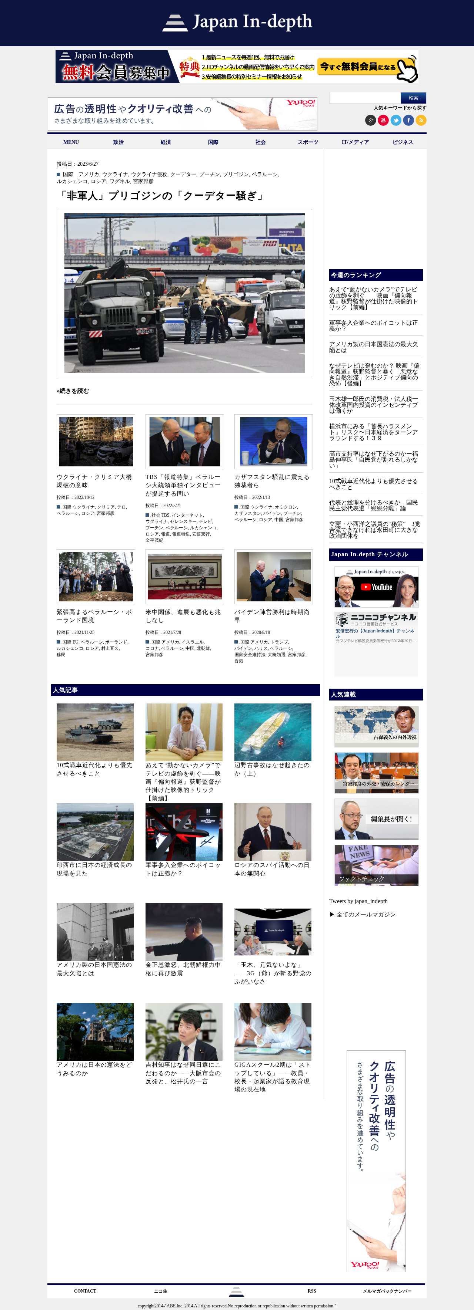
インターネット (187, 515)
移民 (61, 654)
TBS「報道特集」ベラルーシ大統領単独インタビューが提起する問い (183, 485)
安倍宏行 (201, 534)
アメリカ (89, 174)
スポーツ (308, 142)
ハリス (261, 648)
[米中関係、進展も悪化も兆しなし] (184, 576)
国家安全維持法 (250, 654)
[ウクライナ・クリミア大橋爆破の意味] (95, 441)
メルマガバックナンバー (387, 1291)
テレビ (205, 521)
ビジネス (403, 142)
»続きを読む (73, 391)
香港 (238, 661)
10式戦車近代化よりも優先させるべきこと (373, 484)
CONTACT (85, 1291)
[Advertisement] (375, 214)
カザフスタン (247, 513)
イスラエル (192, 642)
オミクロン (286, 507)
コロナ (152, 648)
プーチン (209, 174)
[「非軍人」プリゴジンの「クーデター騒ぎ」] (184, 293)
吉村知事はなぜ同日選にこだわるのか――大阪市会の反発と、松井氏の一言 (183, 1072)
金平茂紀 (154, 540)
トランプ (279, 642)
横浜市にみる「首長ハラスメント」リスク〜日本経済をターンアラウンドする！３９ (373, 432)
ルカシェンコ (72, 181)
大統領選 (277, 654)
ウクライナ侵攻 (149, 174)
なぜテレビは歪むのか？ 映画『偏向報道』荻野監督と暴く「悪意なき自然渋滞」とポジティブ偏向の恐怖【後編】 (374, 374)
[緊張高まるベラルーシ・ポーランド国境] (95, 576)
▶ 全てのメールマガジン (362, 914)
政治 (118, 142)
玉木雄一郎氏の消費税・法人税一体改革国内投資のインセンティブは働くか (373, 405)
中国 (278, 519)
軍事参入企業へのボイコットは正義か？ (373, 326)
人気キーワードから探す (400, 108)
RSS (312, 1291)
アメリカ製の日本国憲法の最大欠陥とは (373, 347)
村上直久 (110, 648)
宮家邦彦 (143, 181)
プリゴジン (236, 174)
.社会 (155, 515)
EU (76, 642)
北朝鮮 (203, 648)
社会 (261, 142)
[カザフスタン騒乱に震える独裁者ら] (273, 441)
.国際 (67, 174)
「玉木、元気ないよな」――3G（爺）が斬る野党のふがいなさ (273, 973)
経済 (166, 142)
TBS (165, 515)
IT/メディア (355, 142)
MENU (71, 142)
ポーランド (116, 642)
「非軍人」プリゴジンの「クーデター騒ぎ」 (162, 195)
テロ (121, 507)
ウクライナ (115, 174)
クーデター (183, 174)
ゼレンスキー (183, 521)
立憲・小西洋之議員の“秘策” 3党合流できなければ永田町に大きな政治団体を (374, 530)
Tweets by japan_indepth (358, 901)
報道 (165, 534)
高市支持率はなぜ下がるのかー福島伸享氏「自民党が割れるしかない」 (373, 459)
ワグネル (119, 181)
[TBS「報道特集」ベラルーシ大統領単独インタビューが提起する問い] (184, 441)
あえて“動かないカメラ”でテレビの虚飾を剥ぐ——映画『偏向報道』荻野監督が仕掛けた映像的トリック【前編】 (183, 781)
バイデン (272, 513)
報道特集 (181, 534)
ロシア (98, 181)
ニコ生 (160, 1291)
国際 (213, 142)
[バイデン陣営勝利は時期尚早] (273, 576)
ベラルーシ (265, 174)
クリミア (106, 507)
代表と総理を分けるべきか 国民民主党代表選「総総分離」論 (373, 505)
